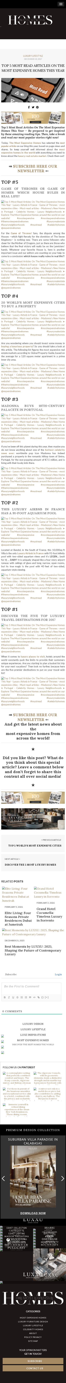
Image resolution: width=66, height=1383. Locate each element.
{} (42, 997)
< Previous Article (51, 840)
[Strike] (17, 997)
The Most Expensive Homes (25, 142)
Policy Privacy (33, 1337)
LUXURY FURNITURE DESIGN (33, 1321)
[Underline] (13, 997)
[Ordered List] (21, 997)
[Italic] (9, 997)
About (33, 1333)
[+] (47, 997)
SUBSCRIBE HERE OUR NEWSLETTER (35, 168)
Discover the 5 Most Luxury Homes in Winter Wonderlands (30, 866)
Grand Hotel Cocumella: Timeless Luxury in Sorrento (49, 914)
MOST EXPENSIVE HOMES (33, 1318)
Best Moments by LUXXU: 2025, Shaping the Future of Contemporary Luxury (33, 950)
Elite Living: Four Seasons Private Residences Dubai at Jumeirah (18, 918)
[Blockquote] (30, 997)
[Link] (38, 997)
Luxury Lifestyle (33, 55)
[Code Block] (34, 997)
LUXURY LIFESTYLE (33, 1325)
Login (58, 974)
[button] (61, 1178)
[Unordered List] (26, 997)
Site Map (33, 1341)
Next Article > (12, 859)
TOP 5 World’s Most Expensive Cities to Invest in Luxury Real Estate (34, 847)
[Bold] (4, 997)
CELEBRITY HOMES (33, 1329)
